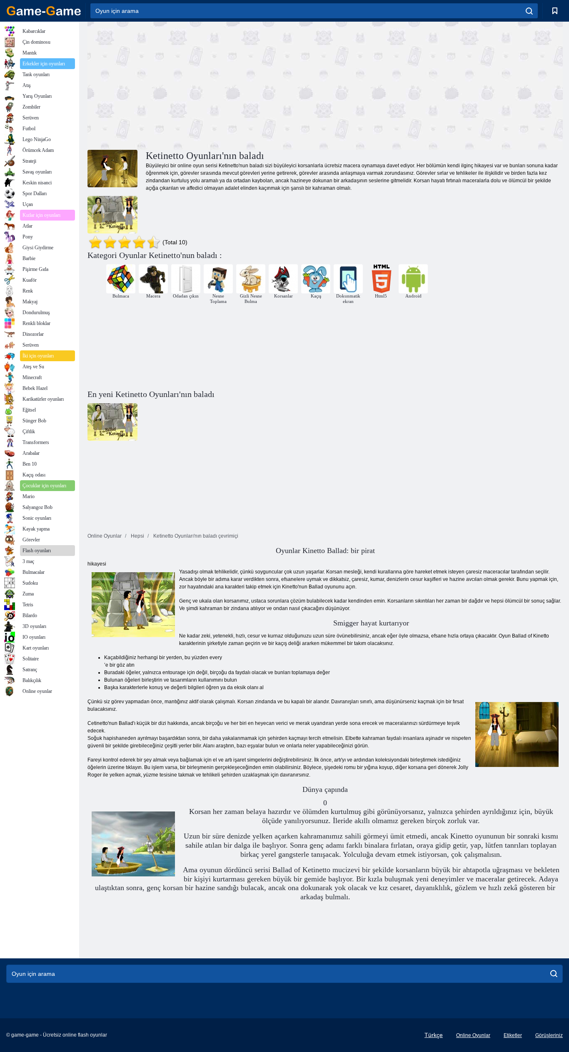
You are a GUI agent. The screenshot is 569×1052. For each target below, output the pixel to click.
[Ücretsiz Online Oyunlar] (43, 10)
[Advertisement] (206, 84)
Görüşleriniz (549, 1035)
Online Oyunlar (473, 1035)
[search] (529, 11)
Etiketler (513, 1035)
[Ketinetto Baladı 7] (112, 214)
